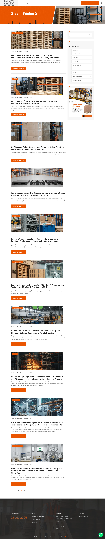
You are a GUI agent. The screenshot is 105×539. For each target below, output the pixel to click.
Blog (42, 3)
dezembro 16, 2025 (28, 51)
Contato (48, 3)
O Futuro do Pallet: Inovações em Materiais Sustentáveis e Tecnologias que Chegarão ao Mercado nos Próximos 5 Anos (38, 423)
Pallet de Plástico (77, 69)
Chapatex (75, 50)
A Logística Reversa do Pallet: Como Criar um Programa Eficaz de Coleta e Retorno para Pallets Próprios (35, 332)
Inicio (20, 3)
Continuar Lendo (17, 68)
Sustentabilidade (77, 80)
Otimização (16, 216)
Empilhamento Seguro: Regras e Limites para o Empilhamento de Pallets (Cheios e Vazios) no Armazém (35, 56)
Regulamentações (77, 76)
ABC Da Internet (68, 537)
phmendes (19, 51)
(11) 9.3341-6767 (83, 516)
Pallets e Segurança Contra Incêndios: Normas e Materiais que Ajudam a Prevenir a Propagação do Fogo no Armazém (37, 377)
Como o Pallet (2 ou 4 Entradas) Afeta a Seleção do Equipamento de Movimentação (34, 102)
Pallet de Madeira (77, 65)
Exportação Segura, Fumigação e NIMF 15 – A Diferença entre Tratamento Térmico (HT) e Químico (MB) (38, 286)
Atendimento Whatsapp (89, 3)
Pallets (15, 78)
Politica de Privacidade (38, 516)
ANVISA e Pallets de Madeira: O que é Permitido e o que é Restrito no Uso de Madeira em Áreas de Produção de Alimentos (36, 470)
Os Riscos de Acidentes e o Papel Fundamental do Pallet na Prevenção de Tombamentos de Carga (37, 148)
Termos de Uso (36, 519)
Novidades (16, 400)
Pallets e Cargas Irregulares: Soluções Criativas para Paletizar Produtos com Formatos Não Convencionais (34, 240)
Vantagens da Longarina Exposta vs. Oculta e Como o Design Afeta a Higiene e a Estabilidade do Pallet (38, 194)
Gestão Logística (17, 32)
